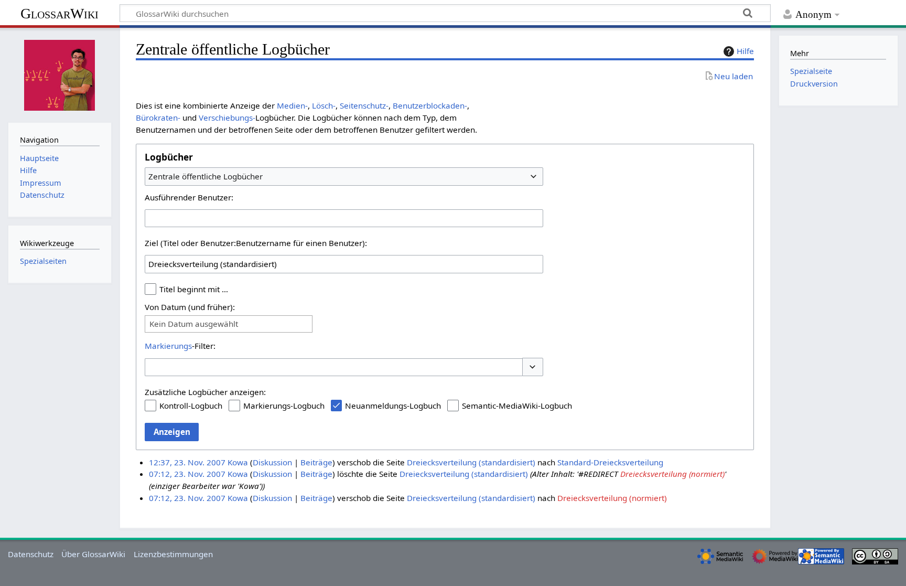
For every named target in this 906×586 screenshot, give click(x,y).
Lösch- (324, 105)
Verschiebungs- (227, 117)
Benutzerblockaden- (430, 105)
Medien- (292, 105)
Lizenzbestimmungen (173, 554)
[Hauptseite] (60, 74)
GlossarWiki (59, 13)
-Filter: (180, 345)
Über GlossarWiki (93, 554)
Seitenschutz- (364, 105)
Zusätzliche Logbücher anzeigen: (205, 392)
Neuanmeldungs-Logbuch (393, 405)
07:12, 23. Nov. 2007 (187, 473)
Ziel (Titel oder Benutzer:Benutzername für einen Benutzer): (256, 243)
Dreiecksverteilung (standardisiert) (471, 462)
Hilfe (745, 51)
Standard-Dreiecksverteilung (610, 462)
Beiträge (316, 462)
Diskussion (272, 462)
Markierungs (168, 345)
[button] (532, 367)
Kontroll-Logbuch (190, 405)
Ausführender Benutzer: (189, 197)
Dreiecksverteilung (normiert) (672, 473)
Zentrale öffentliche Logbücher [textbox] (205, 176)
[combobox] (344, 176)
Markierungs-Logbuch (284, 405)
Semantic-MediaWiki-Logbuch (517, 405)
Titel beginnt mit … (193, 289)
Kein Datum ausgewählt (193, 324)
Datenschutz (30, 554)
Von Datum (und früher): (190, 307)
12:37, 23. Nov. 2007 (187, 462)
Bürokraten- (158, 117)
